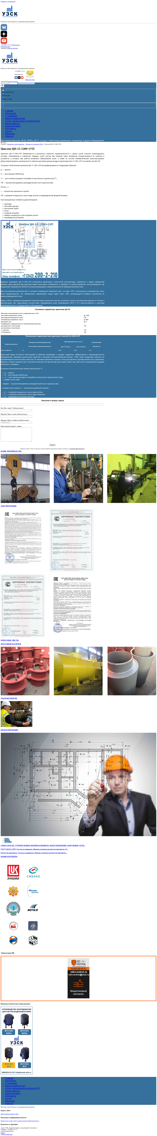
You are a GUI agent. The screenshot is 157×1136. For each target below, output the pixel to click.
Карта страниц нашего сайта (9, 1114)
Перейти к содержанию (8, 1)
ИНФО (6, 838)
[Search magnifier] (2, 85)
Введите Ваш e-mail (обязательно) (14, 414)
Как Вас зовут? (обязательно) (12, 408)
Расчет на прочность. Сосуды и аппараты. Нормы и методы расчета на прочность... (34, 853)
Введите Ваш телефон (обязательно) (15, 420)
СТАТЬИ (7, 840)
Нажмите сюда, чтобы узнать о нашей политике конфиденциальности (20, 1121)
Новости (9, 136)
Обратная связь (5, 46)
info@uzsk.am (15, 45)
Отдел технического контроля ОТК (22, 121)
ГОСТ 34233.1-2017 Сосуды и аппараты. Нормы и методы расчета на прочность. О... (34, 849)
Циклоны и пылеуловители (15, 144)
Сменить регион (12, 48)
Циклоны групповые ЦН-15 (34, 144)
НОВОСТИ (8, 842)
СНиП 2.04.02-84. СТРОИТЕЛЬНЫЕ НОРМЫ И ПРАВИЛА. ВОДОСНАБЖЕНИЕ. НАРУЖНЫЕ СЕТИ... (43, 845)
